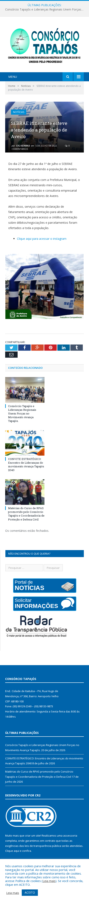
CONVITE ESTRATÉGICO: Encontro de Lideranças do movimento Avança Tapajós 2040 (45, 9)
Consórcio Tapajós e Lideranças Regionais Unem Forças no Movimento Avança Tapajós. (22, 413)
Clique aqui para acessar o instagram (41, 239)
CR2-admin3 (23, 145)
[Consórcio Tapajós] (44, 45)
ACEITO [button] (30, 892)
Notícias (18, 112)
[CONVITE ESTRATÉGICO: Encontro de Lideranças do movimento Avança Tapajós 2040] (24, 443)
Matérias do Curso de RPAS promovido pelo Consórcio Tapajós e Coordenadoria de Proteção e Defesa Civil (26, 513)
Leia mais (49, 881)
